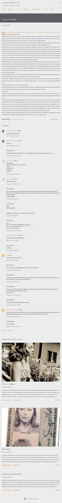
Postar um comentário (7, 330)
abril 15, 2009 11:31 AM (12, 136)
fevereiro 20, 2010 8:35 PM (13, 174)
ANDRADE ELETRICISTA (13, 235)
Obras (18, 9)
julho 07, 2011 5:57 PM (12, 260)
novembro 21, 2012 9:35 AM (13, 270)
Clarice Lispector (11, 3)
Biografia (26, 9)
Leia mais (57, 400)
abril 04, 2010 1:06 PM (12, 199)
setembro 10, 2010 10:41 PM (14, 230)
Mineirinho (6, 449)
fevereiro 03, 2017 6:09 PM (13, 326)
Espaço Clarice (36, 9)
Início (3, 9)
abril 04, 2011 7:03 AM (12, 240)
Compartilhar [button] (54, 119)
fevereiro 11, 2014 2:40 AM (13, 295)
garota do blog (10, 160)
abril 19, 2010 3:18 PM (12, 215)
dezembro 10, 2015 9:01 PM (13, 316)
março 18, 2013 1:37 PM (12, 281)
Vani (7, 255)
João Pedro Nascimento (12, 309)
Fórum (45, 9)
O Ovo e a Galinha (8, 384)
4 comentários (16, 490)
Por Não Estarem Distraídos (11, 474)
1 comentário (16, 465)
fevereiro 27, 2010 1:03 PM (13, 184)
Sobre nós (10, 9)
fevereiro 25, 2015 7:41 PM (13, 305)
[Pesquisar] (56, 3)
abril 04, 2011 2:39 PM (12, 250)
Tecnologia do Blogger (32, 498)
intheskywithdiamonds (12, 130)
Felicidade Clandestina (17, 119)
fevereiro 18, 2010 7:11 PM (13, 155)
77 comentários (16, 400)
